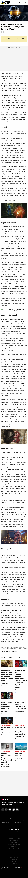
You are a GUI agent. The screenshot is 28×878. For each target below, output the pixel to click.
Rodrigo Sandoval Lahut (19, 712)
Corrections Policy (6, 818)
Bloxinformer (14, 861)
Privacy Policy (5, 822)
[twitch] (6, 809)
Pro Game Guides (14, 832)
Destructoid (14, 846)
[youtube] (17, 809)
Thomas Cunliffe (19, 738)
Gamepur (14, 836)
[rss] (2, 809)
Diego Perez (4, 711)
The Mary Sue (14, 855)
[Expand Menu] (22, 2)
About (3, 816)
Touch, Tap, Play (14, 857)
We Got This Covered (14, 844)
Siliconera (14, 842)
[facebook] (13, 809)
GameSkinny (14, 851)
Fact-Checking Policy (7, 820)
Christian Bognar (5, 732)
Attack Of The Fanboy (14, 838)
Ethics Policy (17, 818)
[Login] (25, 2)
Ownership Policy (19, 820)
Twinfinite (14, 834)
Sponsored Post (19, 687)
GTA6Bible (14, 863)
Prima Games (14, 840)
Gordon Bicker (18, 758)
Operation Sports (14, 853)
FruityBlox (14, 859)
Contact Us (17, 816)
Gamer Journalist (14, 848)
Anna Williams (4, 683)
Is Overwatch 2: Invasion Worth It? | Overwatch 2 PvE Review (20, 732)
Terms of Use (17, 822)
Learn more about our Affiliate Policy (9, 651)
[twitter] (9, 809)
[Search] (19, 2)
